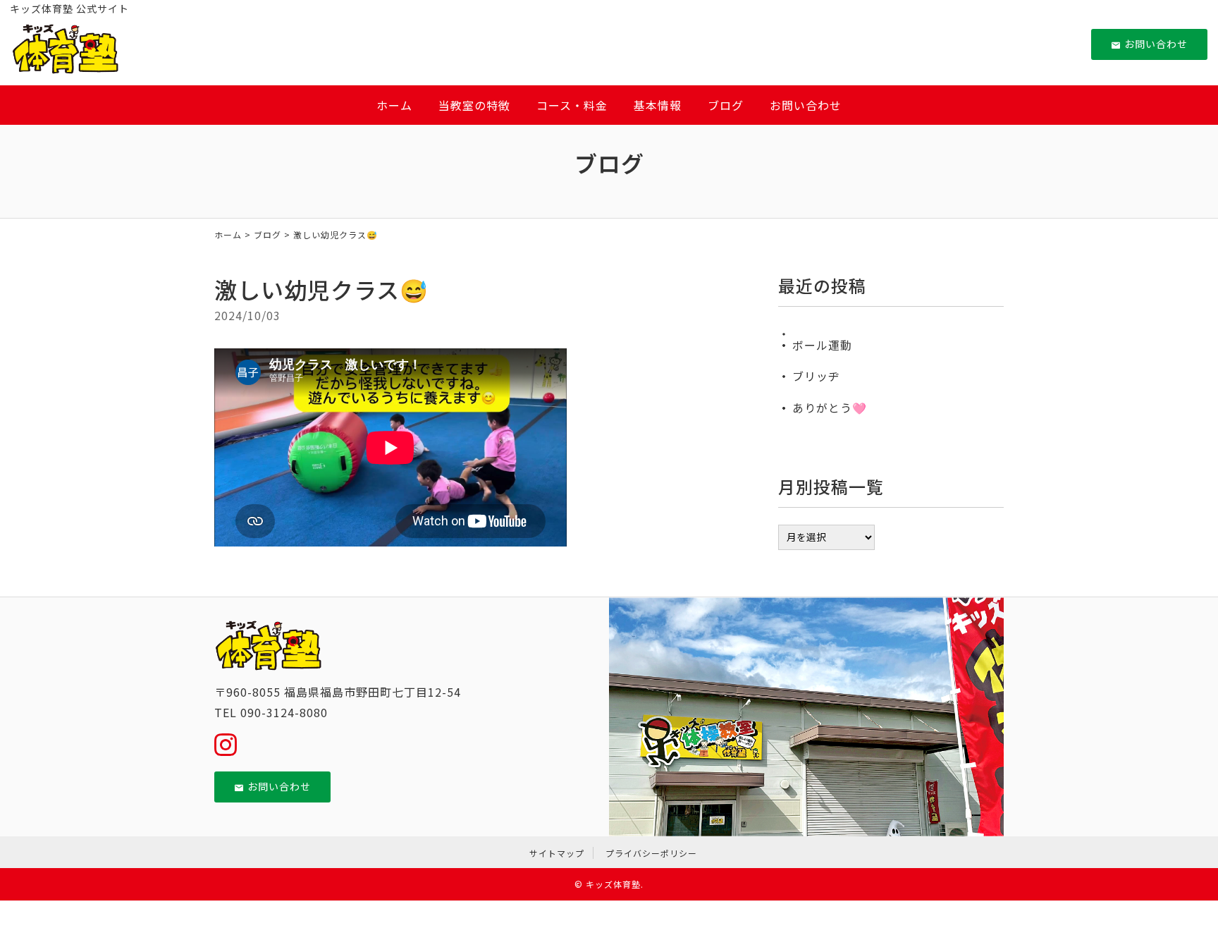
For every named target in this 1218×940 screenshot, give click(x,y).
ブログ (726, 105)
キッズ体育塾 (613, 884)
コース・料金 (572, 105)
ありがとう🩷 (829, 407)
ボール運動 (822, 344)
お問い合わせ (1155, 44)
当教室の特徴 (474, 105)
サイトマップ (556, 853)
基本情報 (658, 105)
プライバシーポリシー (651, 853)
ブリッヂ (816, 375)
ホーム (394, 105)
